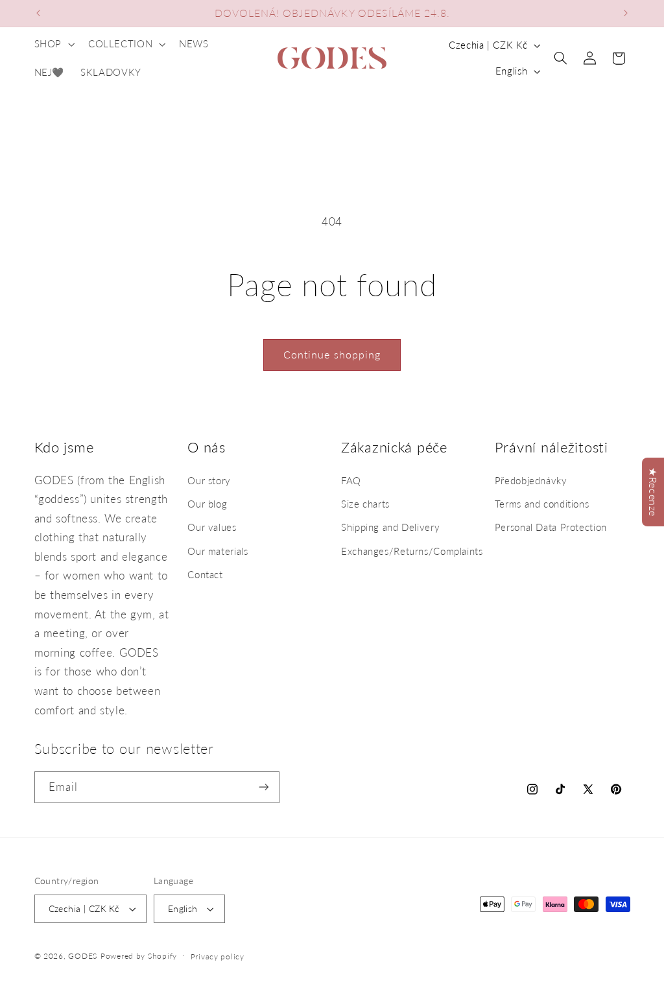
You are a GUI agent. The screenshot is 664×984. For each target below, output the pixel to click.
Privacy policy (217, 956)
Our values (211, 527)
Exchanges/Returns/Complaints (412, 551)
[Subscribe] (263, 787)
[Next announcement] (625, 13)
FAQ (351, 480)
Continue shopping (332, 354)
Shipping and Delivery (390, 527)
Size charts (365, 504)
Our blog (207, 504)
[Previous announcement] (38, 13)
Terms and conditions (542, 504)
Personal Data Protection (551, 527)
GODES (82, 956)
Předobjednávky (531, 480)
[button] (53, 44)
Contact (204, 574)
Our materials (217, 551)
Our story (209, 480)
